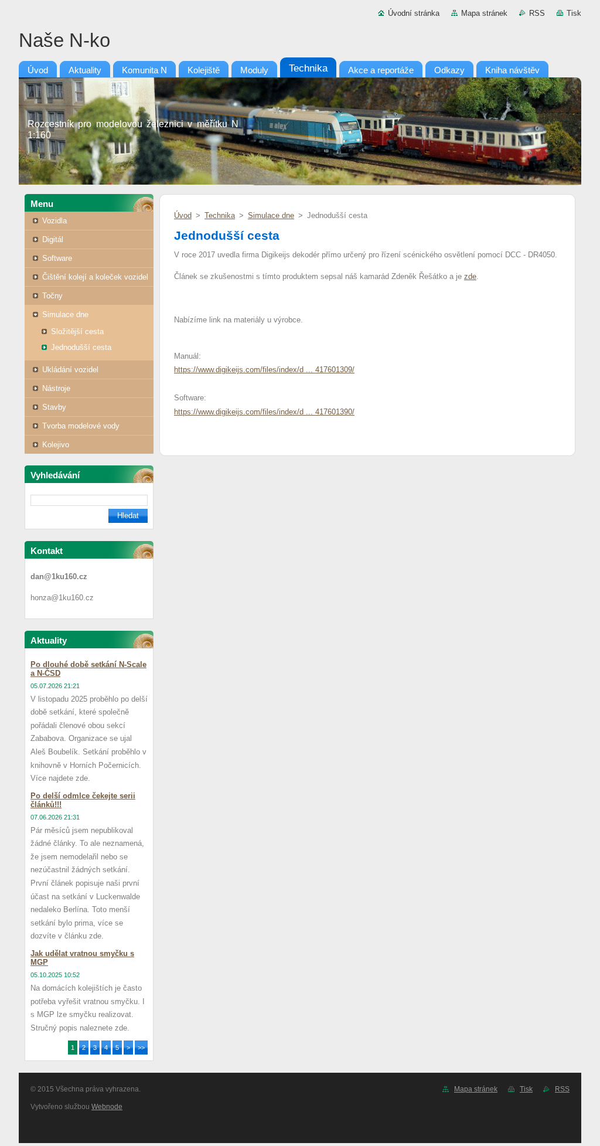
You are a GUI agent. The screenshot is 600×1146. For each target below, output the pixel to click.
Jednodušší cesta (81, 347)
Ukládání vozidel (70, 369)
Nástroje (56, 388)
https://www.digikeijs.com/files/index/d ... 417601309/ (264, 369)
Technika (219, 215)
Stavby (54, 407)
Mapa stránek (484, 13)
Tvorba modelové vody (81, 425)
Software (57, 258)
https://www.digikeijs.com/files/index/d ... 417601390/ (264, 411)
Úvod (183, 215)
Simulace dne (65, 314)
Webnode (106, 1107)
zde (470, 276)
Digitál (52, 239)
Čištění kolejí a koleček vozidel (95, 277)
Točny (52, 295)
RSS (537, 13)
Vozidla (54, 220)
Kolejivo (55, 444)
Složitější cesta (77, 331)
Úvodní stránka (413, 13)
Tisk (574, 13)
